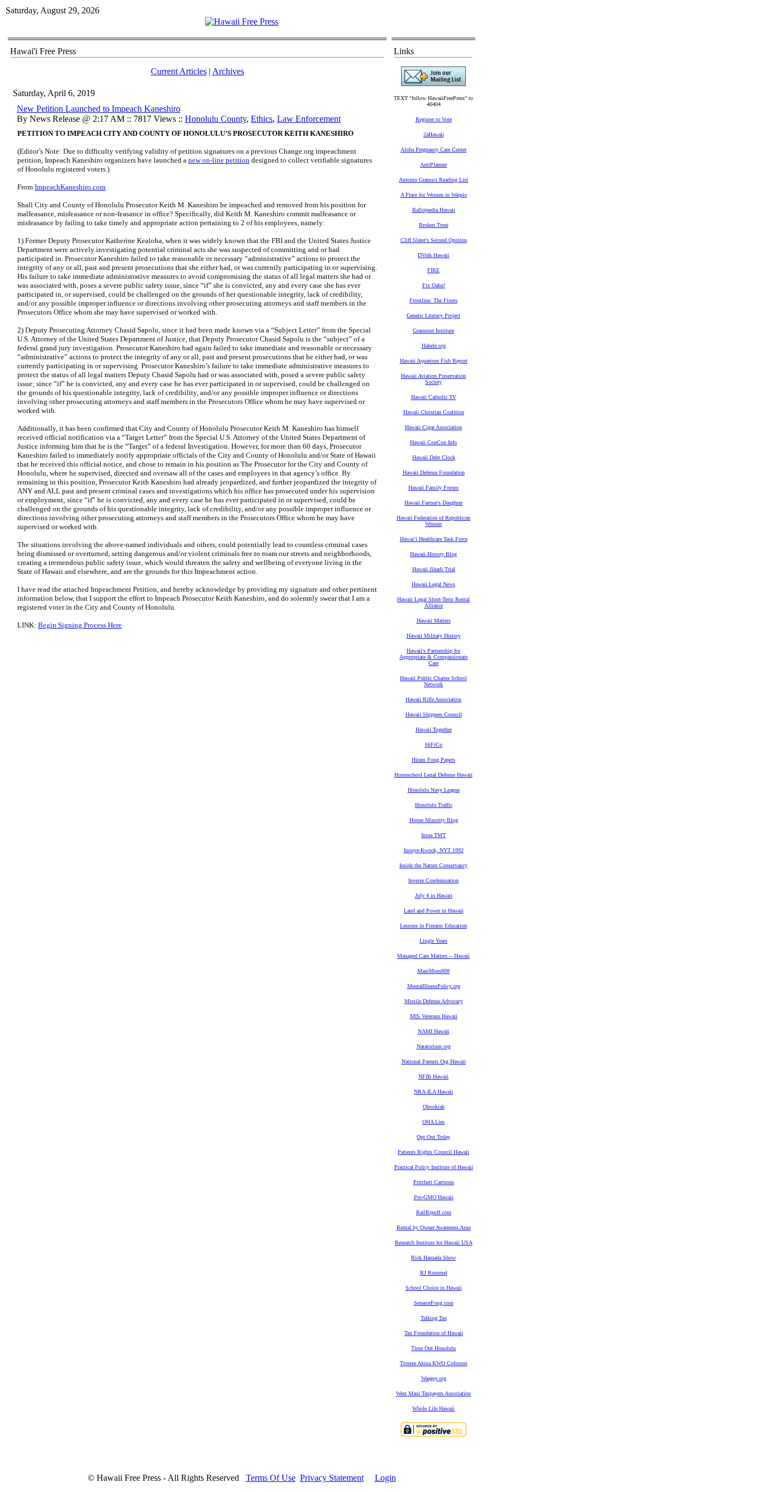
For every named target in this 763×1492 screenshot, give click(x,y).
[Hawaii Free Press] (241, 21)
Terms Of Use (270, 1478)
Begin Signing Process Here (80, 625)
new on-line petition (219, 160)
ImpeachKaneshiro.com (70, 187)
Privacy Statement (332, 1478)
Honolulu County (215, 118)
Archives (228, 71)
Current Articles (179, 71)
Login (385, 1478)
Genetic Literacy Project (433, 315)
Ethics (262, 118)
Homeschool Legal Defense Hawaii (433, 775)
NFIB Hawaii (433, 1076)
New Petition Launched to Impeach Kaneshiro (98, 108)
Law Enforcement (309, 118)
